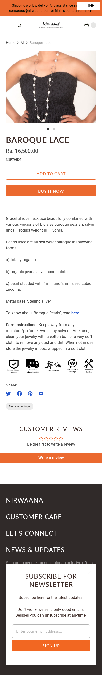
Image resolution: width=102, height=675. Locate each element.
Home (10, 43)
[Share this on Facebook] (19, 393)
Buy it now (51, 191)
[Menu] (9, 25)
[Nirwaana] (51, 25)
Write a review (51, 457)
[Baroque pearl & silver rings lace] (51, 87)
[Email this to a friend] (41, 393)
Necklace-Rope (19, 406)
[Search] (19, 25)
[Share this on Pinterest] (30, 393)
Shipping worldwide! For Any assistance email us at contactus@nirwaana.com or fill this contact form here (51, 8)
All (22, 43)
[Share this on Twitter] (10, 393)
